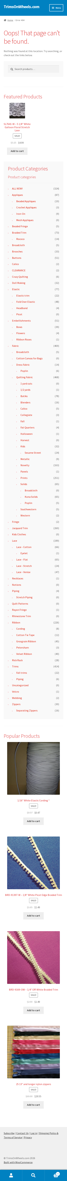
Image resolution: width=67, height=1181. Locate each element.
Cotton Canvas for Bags (29, 358)
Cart (52, 1172)
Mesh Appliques (25, 220)
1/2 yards (25, 389)
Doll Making (18, 282)
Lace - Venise (23, 572)
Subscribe (9, 1133)
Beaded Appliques (26, 201)
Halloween (26, 433)
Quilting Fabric (24, 377)
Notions (16, 584)
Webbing (17, 698)
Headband (21, 308)
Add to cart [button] (17, 151)
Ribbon (16, 622)
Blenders (25, 402)
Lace (14, 540)
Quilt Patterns (20, 603)
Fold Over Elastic (25, 301)
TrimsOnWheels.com (21, 6)
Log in (33, 1133)
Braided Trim (19, 232)
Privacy (28, 1137)
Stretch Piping (24, 597)
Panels (24, 471)
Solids (23, 484)
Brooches (17, 251)
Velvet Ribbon (24, 653)
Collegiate (26, 415)
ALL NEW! (17, 188)
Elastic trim (22, 295)
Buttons (16, 257)
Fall (22, 421)
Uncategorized (20, 685)
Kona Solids (31, 496)
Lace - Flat (22, 559)
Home (10, 20)
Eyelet (24, 553)
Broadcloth (18, 245)
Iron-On (20, 213)
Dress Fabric (23, 364)
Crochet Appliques (26, 207)
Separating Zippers (27, 710)
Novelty (24, 465)
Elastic (16, 289)
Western (25, 515)
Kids (22, 446)
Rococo (20, 239)
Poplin (24, 370)
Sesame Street (33, 452)
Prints (23, 477)
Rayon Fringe (19, 609)
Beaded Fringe (20, 226)
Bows (19, 327)
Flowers (20, 333)
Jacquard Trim (20, 528)
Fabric (15, 345)
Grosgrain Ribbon (26, 641)
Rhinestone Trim (21, 616)
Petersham (22, 647)
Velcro (15, 691)
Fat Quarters (27, 427)
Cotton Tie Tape (25, 635)
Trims (15, 666)
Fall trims (21, 672)
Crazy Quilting (20, 276)
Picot (19, 314)
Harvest (24, 440)
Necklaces (17, 578)
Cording (20, 628)
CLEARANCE (19, 270)
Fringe (15, 521)
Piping (15, 591)
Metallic (25, 459)
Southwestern (28, 509)
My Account (11, 1175)
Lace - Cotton (23, 547)
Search (33, 1175)
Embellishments (21, 320)
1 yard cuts (26, 383)
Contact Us (22, 1133)
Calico (15, 264)
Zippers (16, 704)
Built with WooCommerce (18, 1162)
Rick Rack (17, 660)
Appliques (17, 194)
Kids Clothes (19, 534)
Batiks (24, 396)
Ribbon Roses (24, 339)
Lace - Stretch (24, 565)
